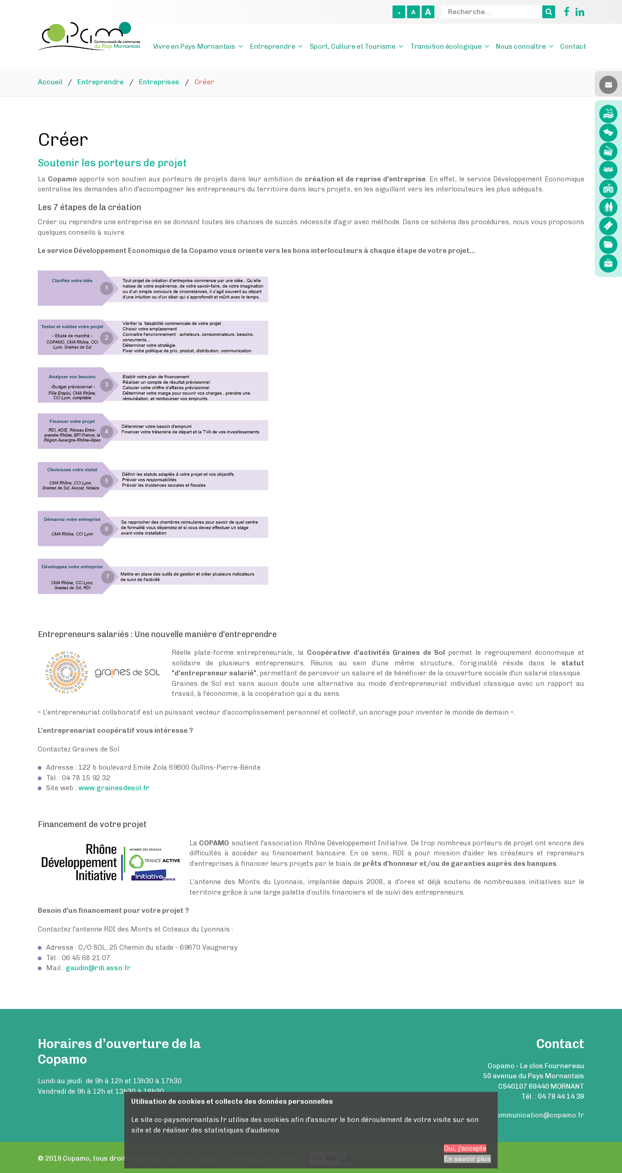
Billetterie (608, 226)
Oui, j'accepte (465, 1148)
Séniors (608, 207)
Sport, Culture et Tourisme (353, 46)
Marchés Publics (608, 245)
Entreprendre (273, 46)
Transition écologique (446, 46)
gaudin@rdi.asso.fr (98, 968)
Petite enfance (608, 189)
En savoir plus (467, 1159)
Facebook (563, 11)
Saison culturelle (608, 132)
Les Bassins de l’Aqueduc (608, 114)
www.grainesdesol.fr (113, 788)
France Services (608, 170)
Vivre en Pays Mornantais (194, 46)
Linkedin (577, 11)
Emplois (608, 263)
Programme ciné (608, 151)
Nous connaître (521, 46)
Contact (573, 46)
